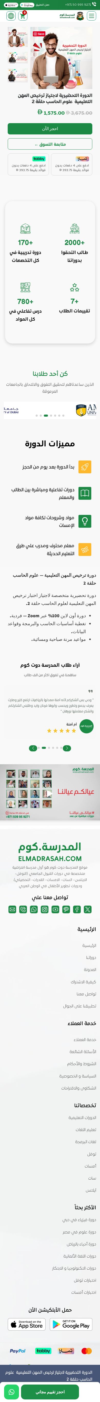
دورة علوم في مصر (79, 1232)
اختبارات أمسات (83, 1292)
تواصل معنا (86, 994)
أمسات (90, 1166)
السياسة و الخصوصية (77, 1076)
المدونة (90, 970)
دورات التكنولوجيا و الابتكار (74, 1268)
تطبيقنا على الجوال (79, 1006)
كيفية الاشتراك (83, 982)
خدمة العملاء (85, 1040)
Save (41, 34)
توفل (91, 1154)
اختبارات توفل (85, 1280)
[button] (63, 416)
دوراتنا (91, 957)
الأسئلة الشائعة (82, 1052)
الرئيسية (89, 945)
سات (92, 1178)
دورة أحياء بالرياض (81, 1244)
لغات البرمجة (85, 1142)
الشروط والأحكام (81, 1064)
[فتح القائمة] (91, 16)
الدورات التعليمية (82, 1118)
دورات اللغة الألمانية (79, 1256)
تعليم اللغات (86, 1130)
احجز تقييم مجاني (50, 1392)
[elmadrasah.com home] (72, 16)
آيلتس (91, 1190)
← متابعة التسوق (50, 144)
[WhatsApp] (11, 1392)
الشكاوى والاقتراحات (78, 1088)
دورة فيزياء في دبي (79, 1220)
